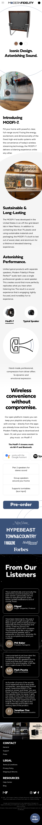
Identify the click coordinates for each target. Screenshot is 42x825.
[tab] (31, 315)
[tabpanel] (21, 354)
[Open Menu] (3, 3)
